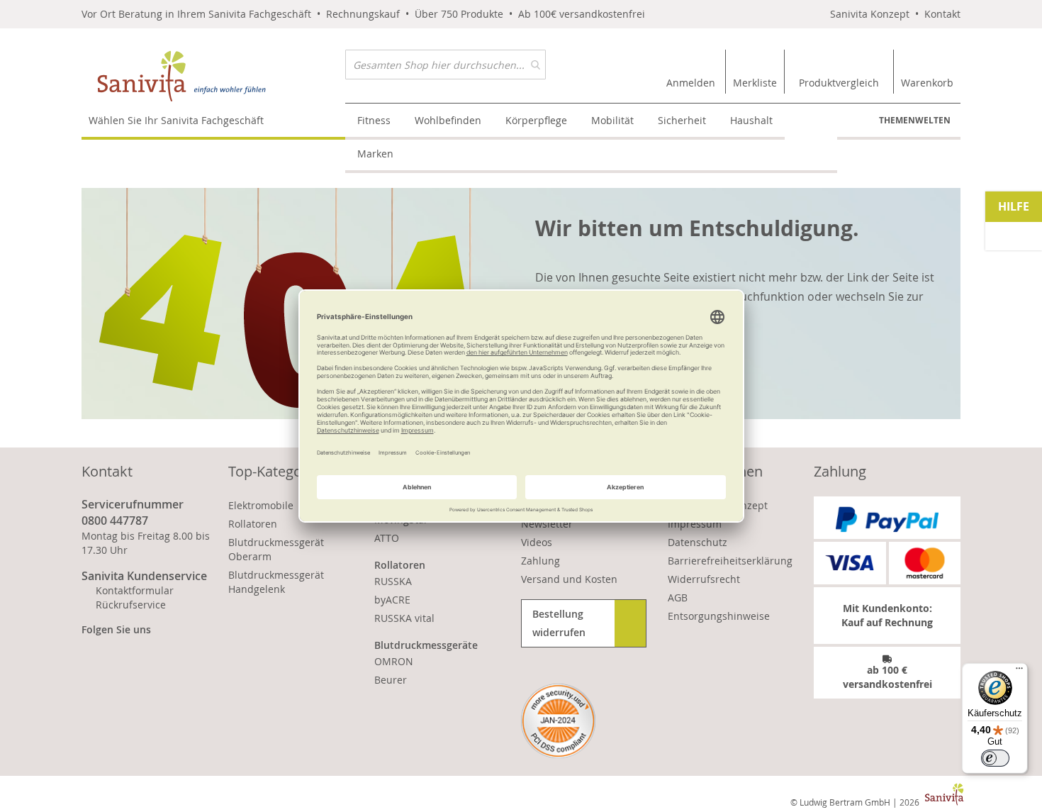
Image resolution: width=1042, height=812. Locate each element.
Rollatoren (252, 523)
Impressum (695, 523)
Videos (536, 542)
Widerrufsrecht (704, 579)
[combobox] (445, 64)
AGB (678, 597)
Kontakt (942, 14)
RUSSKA (393, 581)
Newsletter (547, 523)
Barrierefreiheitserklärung (730, 560)
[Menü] (1019, 671)
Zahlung (540, 560)
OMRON (393, 661)
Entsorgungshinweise (719, 616)
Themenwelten (915, 120)
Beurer (390, 679)
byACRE (392, 599)
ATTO (386, 538)
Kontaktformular (135, 590)
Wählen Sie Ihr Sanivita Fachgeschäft (176, 120)
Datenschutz (697, 542)
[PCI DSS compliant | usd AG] (558, 721)
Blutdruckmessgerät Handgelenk (276, 582)
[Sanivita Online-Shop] (213, 76)
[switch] (995, 758)
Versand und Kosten (569, 579)
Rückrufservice (131, 604)
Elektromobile (260, 505)
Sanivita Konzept (869, 14)
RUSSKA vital (404, 618)
